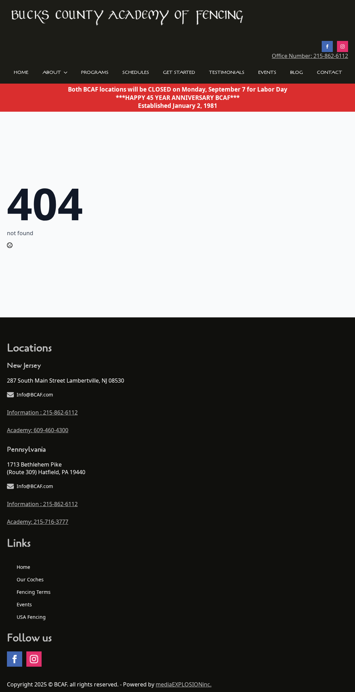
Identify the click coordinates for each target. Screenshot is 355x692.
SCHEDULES (135, 72)
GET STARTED (179, 72)
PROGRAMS (95, 72)
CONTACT (329, 72)
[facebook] (327, 46)
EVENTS (267, 72)
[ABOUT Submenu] (67, 72)
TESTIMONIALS (226, 72)
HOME (21, 72)
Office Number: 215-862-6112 (310, 56)
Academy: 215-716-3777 (37, 522)
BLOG (296, 72)
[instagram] (342, 46)
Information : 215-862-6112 (42, 412)
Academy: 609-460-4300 (37, 430)
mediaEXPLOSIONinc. (183, 684)
